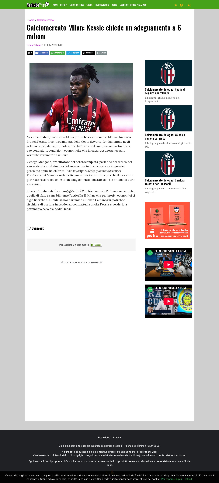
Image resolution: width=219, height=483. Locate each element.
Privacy (116, 437)
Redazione (104, 437)
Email (103, 53)
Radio (114, 4)
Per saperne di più (171, 478)
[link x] (175, 4)
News (55, 4)
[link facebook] (181, 4)
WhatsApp (59, 53)
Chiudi (188, 478)
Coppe (89, 4)
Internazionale (102, 4)
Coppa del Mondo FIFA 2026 (132, 4)
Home (31, 19)
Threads (90, 53)
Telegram (74, 53)
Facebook (43, 53)
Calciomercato (76, 4)
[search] (189, 4)
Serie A (63, 4)
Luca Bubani (34, 44)
